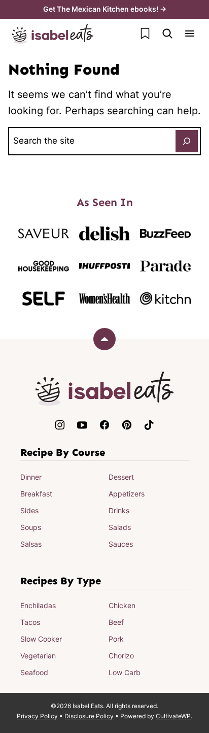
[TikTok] (149, 425)
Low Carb (125, 672)
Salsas (31, 544)
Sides (29, 510)
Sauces (121, 544)
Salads (120, 527)
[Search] (167, 33)
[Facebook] (104, 425)
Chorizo (121, 655)
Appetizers (127, 493)
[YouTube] (82, 425)
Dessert (121, 477)
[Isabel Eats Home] (52, 34)
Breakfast (36, 493)
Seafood (34, 672)
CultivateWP (173, 716)
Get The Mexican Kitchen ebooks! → (104, 9)
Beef (116, 622)
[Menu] (190, 33)
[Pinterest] (127, 425)
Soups (30, 527)
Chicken (122, 605)
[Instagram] (60, 425)
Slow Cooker (41, 639)
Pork (116, 639)
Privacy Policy (37, 716)
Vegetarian (38, 655)
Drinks (119, 510)
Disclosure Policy (89, 716)
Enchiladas (38, 605)
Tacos (30, 622)
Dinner (31, 477)
